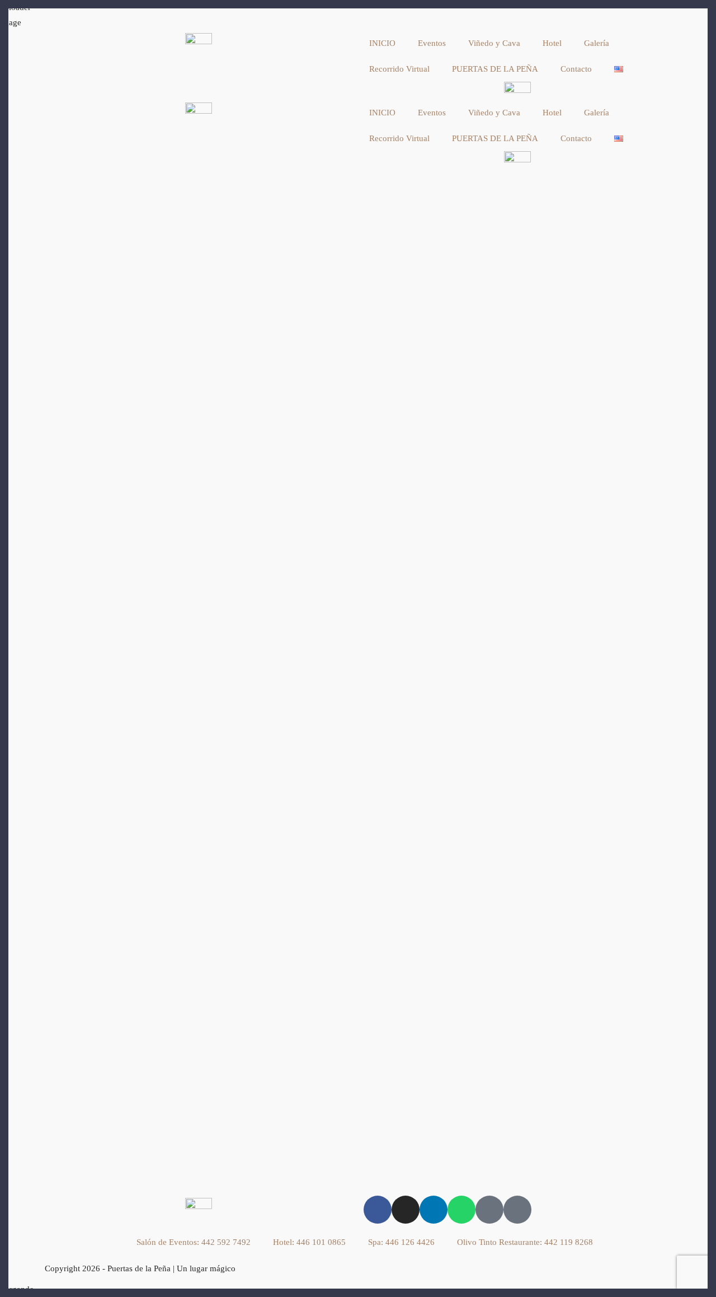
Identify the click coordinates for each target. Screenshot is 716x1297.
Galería (596, 43)
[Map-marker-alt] (489, 1210)
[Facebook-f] (378, 1210)
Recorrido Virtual (399, 68)
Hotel (552, 43)
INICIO (382, 43)
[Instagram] (406, 1210)
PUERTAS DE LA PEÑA (495, 68)
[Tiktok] (517, 1210)
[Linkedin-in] (433, 1210)
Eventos (432, 43)
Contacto (576, 68)
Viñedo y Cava (494, 43)
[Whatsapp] (461, 1210)
